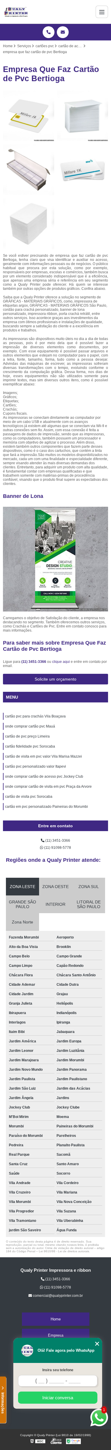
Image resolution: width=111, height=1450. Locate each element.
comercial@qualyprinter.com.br (57, 1296)
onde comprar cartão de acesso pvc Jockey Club (44, 776)
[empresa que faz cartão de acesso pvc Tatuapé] (82, 116)
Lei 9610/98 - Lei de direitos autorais (64, 1251)
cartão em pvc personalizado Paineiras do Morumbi (46, 807)
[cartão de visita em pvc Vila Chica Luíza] (28, 116)
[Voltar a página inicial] (16, 12)
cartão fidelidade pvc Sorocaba (30, 746)
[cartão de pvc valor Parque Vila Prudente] (82, 169)
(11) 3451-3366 (34, 662)
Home (56, 1319)
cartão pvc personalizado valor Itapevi (35, 766)
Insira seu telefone (57, 1370)
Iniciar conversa (57, 1397)
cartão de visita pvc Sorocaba (28, 797)
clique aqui (61, 662)
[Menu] (101, 12)
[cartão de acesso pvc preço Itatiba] (28, 223)
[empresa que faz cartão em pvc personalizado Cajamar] (28, 169)
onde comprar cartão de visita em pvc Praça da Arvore (48, 786)
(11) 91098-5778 (57, 848)
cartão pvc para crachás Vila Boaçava (35, 716)
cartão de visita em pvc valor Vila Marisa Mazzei (43, 756)
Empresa (55, 1335)
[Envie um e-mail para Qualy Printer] (63, 32)
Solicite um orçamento (55, 679)
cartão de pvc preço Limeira (27, 736)
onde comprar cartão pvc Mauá (30, 726)
